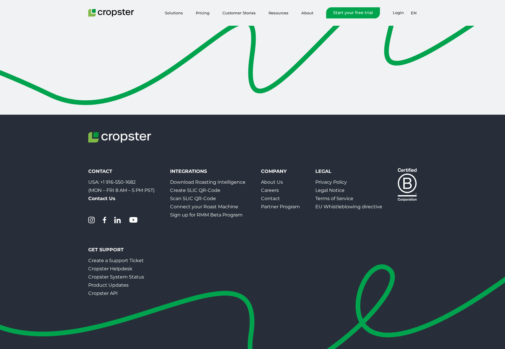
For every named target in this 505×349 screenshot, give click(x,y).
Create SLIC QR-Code (195, 190)
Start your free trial (353, 12)
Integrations (188, 171)
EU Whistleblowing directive (348, 206)
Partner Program (280, 206)
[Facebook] (104, 220)
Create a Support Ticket (116, 260)
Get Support (106, 249)
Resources (278, 13)
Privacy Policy (331, 182)
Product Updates (108, 285)
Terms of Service (334, 198)
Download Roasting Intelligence (207, 182)
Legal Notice (330, 190)
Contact (270, 198)
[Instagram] (91, 220)
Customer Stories (239, 13)
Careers (270, 190)
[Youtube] (133, 220)
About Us (272, 182)
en (414, 13)
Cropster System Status (116, 277)
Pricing (203, 13)
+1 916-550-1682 (118, 182)
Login (398, 13)
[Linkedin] (117, 220)
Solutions (174, 13)
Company (274, 171)
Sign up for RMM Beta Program (206, 215)
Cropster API (103, 293)
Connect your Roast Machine (204, 206)
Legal (323, 171)
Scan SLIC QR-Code (193, 198)
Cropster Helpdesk (110, 268)
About (307, 13)
